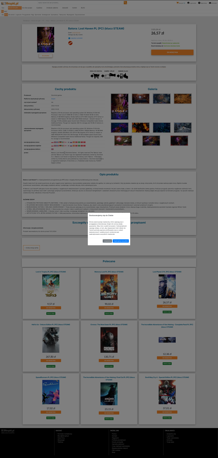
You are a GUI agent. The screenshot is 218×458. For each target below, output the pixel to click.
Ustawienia (107, 241)
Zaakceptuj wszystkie (121, 241)
